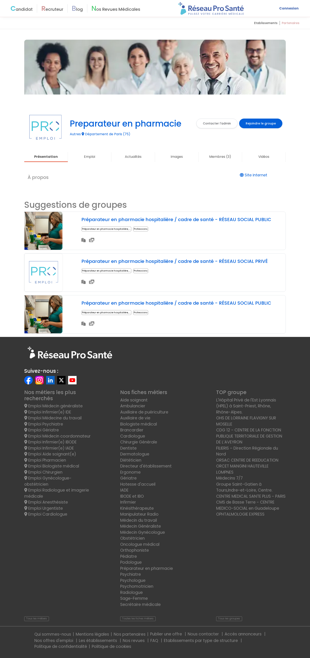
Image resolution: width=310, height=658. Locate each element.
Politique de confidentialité (60, 646)
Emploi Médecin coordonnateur (59, 436)
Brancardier (131, 430)
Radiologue (131, 592)
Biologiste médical (138, 424)
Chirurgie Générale (138, 442)
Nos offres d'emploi (54, 640)
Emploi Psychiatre (45, 424)
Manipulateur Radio (139, 514)
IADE (124, 490)
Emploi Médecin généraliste (55, 406)
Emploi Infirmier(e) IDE (49, 412)
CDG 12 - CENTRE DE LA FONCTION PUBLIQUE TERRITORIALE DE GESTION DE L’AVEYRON (249, 436)
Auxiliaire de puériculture (144, 412)
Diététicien (130, 460)
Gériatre (128, 478)
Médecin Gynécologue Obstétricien (142, 535)
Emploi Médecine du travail (54, 418)
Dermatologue (134, 454)
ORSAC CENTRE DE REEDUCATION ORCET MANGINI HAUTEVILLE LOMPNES (247, 466)
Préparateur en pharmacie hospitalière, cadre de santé (115, 229)
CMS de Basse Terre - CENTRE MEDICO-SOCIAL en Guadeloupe (247, 505)
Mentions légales (92, 634)
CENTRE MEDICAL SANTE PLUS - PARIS (251, 496)
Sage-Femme (134, 598)
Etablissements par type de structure (201, 640)
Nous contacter (204, 634)
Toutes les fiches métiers (138, 618)
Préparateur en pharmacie (146, 568)
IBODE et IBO (132, 496)
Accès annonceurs (244, 634)
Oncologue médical (139, 544)
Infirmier (128, 502)
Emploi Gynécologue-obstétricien (47, 481)
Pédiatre (128, 556)
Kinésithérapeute (137, 508)
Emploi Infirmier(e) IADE (50, 448)
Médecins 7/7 (229, 478)
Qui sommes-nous (52, 634)
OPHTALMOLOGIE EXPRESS (240, 514)
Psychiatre (130, 574)
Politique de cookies (111, 646)
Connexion (289, 8)
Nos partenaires (130, 634)
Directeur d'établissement (146, 466)
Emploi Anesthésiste (47, 502)
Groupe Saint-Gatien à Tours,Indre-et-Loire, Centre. (244, 487)
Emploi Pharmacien (46, 460)
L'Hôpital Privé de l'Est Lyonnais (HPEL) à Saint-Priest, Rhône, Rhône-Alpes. (246, 406)
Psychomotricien (136, 586)
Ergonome (130, 472)
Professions (141, 229)
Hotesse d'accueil (137, 484)
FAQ (154, 640)
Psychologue (133, 580)
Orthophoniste (134, 550)
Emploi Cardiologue (47, 514)
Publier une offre (166, 634)
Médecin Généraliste (140, 526)
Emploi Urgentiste (45, 508)
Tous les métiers (36, 618)
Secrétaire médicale (140, 604)
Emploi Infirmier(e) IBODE (52, 442)
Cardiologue (132, 436)
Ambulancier (132, 406)
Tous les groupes (229, 618)
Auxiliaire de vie (135, 418)
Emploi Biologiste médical (53, 466)
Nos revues (134, 640)
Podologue (131, 562)
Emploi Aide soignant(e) (51, 454)
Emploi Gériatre (43, 430)
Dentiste (128, 448)
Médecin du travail (139, 520)
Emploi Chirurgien (44, 472)
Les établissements (98, 640)
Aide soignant (134, 400)
